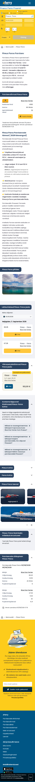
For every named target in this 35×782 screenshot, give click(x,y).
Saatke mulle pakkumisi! (19, 689)
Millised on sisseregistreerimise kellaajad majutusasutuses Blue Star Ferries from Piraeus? (16, 428)
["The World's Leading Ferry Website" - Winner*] (7, 3)
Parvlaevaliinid (8, 725)
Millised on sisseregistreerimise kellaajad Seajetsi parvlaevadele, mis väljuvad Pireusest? (16, 440)
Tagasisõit (5, 13)
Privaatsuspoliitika (17, 697)
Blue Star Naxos (26, 519)
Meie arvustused (9, 731)
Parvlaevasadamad (10, 728)
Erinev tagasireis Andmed (22, 12)
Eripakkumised (8, 734)
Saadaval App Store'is (8, 768)
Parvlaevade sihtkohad (11, 719)
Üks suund (13, 13)
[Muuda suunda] (32, 16)
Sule (30, 777)
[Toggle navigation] (29, 3)
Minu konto (7, 746)
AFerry (5, 715)
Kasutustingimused (10, 755)
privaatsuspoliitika (19, 778)
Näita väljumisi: (7, 313)
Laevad (5, 737)
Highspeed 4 (13, 501)
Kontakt (6, 749)
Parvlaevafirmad (9, 722)
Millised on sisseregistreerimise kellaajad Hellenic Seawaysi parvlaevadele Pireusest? (16, 452)
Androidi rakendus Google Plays (8, 772)
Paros (29, 327)
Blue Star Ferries (27, 101)
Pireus (22, 327)
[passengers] (27, 525)
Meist (5, 752)
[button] (17, 316)
